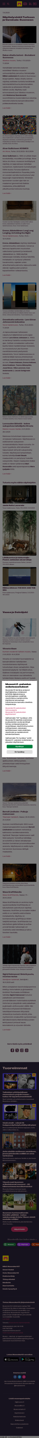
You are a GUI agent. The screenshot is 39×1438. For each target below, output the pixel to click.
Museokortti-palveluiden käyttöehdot (15, 713)
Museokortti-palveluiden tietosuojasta (15, 709)
